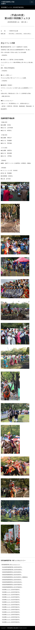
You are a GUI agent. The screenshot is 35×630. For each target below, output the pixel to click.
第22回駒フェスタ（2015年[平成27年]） (11, 592)
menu (32, 1)
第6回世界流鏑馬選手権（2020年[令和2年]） (12, 579)
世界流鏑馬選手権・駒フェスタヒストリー (11, 564)
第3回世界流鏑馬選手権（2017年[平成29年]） (12, 587)
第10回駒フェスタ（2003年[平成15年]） (11, 622)
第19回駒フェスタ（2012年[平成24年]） (11, 599)
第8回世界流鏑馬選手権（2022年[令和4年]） (12, 574)
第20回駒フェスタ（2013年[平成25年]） (11, 597)
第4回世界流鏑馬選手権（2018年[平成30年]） (12, 584)
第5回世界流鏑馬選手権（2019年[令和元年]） (12, 582)
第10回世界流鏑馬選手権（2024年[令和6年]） (12, 569)
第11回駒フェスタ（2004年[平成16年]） (11, 619)
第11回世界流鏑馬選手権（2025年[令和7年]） (12, 567)
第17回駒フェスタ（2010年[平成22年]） (11, 604)
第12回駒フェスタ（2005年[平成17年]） (11, 617)
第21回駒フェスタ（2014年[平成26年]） (11, 594)
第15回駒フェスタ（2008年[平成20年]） (11, 609)
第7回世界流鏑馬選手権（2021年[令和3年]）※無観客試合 (15, 577)
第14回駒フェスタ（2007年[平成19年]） (11, 612)
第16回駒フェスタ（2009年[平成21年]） (11, 607)
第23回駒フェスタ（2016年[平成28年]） (11, 589)
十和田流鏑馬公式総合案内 (7, 2)
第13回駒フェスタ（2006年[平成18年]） (11, 614)
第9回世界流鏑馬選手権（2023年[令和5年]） (12, 572)
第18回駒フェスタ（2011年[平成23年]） (11, 602)
